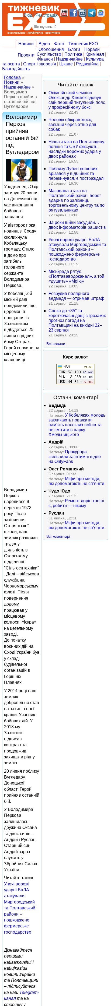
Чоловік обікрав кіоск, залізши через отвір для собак (72, 124)
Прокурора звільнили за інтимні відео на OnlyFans (74, 456)
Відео (44, 43)
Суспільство (49, 54)
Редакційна (87, 64)
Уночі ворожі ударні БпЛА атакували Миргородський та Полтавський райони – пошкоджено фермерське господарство (19, 908)
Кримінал (94, 54)
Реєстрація (47, 15)
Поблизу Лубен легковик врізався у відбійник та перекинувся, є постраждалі (76, 173)
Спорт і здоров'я (39, 64)
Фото (59, 43)
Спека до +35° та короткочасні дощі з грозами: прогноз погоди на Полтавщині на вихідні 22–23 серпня (77, 320)
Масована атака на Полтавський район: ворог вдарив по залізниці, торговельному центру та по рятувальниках (76, 200)
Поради (92, 49)
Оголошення (51, 49)
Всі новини (55, 344)
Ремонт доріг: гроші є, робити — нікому (76, 503)
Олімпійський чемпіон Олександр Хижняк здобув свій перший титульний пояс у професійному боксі (76, 100)
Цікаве (66, 64)
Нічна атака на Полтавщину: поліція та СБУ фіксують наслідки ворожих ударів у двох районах (76, 149)
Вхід (28, 15)
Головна (12, 77)
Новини (26, 43)
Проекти (26, 55)
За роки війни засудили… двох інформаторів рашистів (77, 225)
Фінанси (45, 59)
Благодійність (16, 68)
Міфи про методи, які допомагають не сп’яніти (76, 481)
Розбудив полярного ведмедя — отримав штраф (76, 296)
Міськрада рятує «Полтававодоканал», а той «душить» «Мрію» (76, 276)
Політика (73, 54)
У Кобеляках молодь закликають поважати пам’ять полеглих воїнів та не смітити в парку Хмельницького (76, 425)
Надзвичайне (69, 59)
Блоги (74, 49)
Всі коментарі (58, 536)
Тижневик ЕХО (83, 43)
